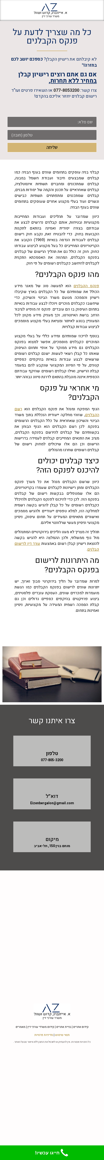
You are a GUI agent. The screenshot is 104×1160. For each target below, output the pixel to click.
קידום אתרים (81, 1027)
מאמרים (20, 1027)
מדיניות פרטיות (43, 1035)
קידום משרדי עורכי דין (41, 1027)
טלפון (52, 753)
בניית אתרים (63, 1027)
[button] (90, 10)
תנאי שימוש (62, 1035)
